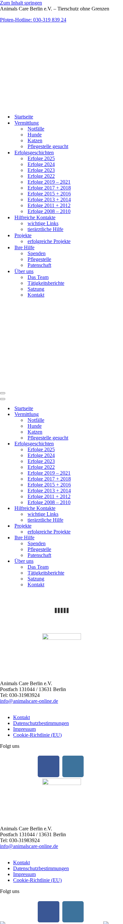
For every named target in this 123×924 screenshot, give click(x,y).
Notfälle (36, 128)
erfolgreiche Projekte (49, 241)
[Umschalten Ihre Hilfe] (115, 538)
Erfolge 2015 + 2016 (49, 193)
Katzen (35, 140)
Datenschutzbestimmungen (41, 723)
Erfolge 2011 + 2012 (49, 205)
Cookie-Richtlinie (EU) (37, 735)
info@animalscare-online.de (29, 701)
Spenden (37, 253)
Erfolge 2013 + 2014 (49, 199)
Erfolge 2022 (41, 176)
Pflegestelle (39, 259)
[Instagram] (73, 766)
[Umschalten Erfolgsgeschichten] (115, 444)
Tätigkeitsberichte (46, 283)
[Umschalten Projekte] (115, 526)
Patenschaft (39, 265)
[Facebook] (48, 766)
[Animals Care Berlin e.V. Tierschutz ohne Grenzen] (38, 105)
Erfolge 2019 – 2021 (49, 182)
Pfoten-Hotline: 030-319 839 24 (33, 20)
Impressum (24, 729)
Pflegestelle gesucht (48, 146)
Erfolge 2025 (41, 158)
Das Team (38, 277)
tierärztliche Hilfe (45, 229)
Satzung (36, 289)
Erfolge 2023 (41, 170)
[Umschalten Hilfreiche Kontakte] (115, 508)
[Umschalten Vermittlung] (115, 414)
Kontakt (36, 295)
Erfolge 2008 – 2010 (49, 211)
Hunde (35, 134)
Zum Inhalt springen (21, 3)
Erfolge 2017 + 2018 (49, 188)
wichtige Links (43, 223)
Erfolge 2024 (41, 164)
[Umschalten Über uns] (115, 561)
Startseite (23, 116)
